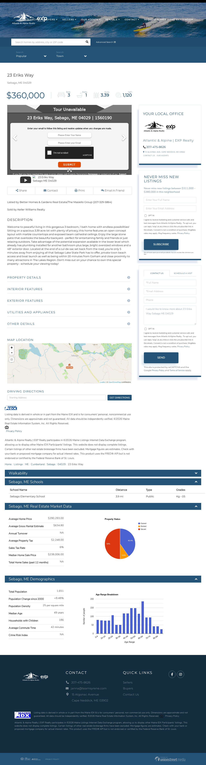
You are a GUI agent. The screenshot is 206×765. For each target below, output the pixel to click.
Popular (21, 56)
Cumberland (38, 464)
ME (27, 464)
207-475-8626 (156, 147)
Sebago (51, 464)
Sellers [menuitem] (68, 19)
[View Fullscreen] (11, 359)
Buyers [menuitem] (50, 19)
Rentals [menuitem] (111, 19)
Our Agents (163, 155)
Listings (18, 464)
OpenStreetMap (114, 382)
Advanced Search (104, 42)
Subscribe (161, 244)
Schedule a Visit (183, 273)
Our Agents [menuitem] (89, 19)
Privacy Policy (14, 431)
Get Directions (120, 397)
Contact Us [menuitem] (131, 694)
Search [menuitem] (32, 19)
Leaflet (102, 382)
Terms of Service (177, 370)
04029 (62, 464)
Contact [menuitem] (131, 19)
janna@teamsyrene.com (89, 688)
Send (161, 357)
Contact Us (149, 155)
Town (60, 56)
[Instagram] (180, 674)
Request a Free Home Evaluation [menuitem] (168, 19)
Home (8, 464)
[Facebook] (172, 674)
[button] (87, 42)
